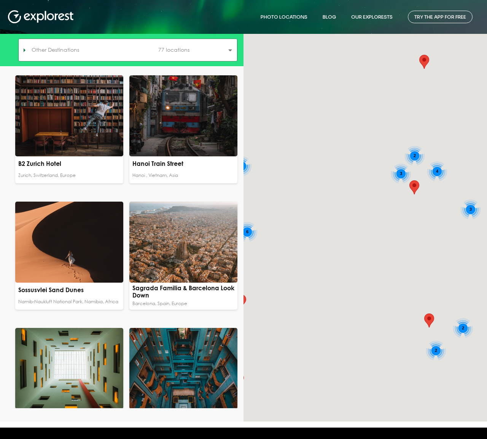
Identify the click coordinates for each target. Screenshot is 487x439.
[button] (127, 49)
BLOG (329, 17)
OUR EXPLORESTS (372, 17)
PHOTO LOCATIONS (284, 17)
